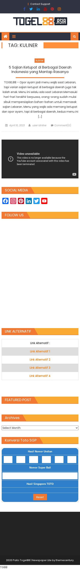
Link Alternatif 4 (40, 376)
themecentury (65, 560)
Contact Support (40, 4)
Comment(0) (62, 125)
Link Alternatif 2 (40, 359)
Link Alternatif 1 (40, 351)
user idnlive (39, 125)
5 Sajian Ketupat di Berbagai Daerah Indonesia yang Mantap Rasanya (40, 69)
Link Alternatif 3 (40, 368)
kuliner (39, 60)
